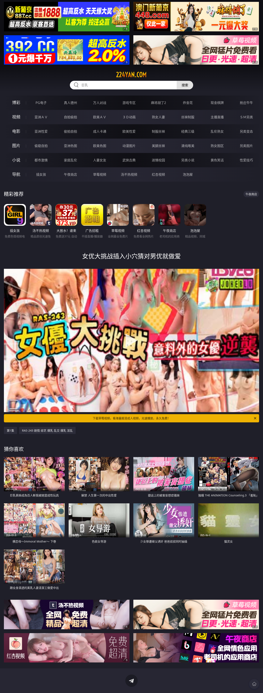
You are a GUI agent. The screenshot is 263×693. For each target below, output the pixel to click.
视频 (16, 117)
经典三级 (187, 131)
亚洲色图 (70, 146)
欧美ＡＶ (99, 117)
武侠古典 (129, 160)
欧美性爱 (129, 131)
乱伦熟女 (217, 131)
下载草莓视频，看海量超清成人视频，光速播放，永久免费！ (131, 418)
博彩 (16, 102)
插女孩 (41, 174)
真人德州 (70, 102)
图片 (16, 145)
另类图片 (246, 146)
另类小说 (187, 160)
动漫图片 (129, 146)
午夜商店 (70, 174)
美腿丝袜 (158, 146)
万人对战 (99, 102)
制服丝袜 (158, 131)
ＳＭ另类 (246, 117)
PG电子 (41, 102)
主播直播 (217, 117)
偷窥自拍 (41, 146)
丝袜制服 (187, 117)
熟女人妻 (158, 117)
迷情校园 (158, 160)
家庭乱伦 (70, 160)
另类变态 (246, 131)
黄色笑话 (217, 160)
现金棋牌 (217, 102)
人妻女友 (99, 160)
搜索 (185, 85)
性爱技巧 (246, 160)
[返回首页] (254, 684)
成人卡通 (99, 131)
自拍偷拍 (70, 117)
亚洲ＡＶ (41, 117)
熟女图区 (217, 146)
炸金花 (188, 102)
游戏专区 (129, 102)
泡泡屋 (188, 174)
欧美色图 (99, 146)
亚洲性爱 (41, 131)
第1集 (10, 430)
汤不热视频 (129, 174)
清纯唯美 (187, 146)
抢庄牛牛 (246, 102)
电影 (16, 131)
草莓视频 (99, 174)
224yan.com (131, 75)
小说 (16, 160)
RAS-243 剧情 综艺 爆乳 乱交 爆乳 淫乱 (47, 430)
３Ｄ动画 (129, 117)
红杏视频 (158, 174)
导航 (16, 174)
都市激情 (41, 160)
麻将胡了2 (158, 102)
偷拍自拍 (70, 131)
